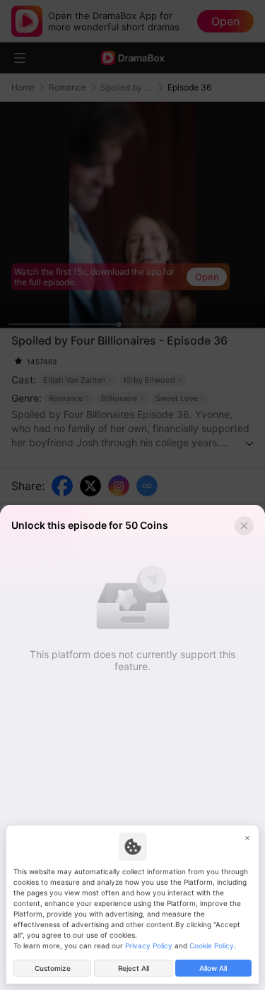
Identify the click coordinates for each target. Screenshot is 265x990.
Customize (53, 968)
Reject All (133, 968)
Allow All (213, 968)
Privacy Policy (148, 945)
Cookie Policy (211, 945)
